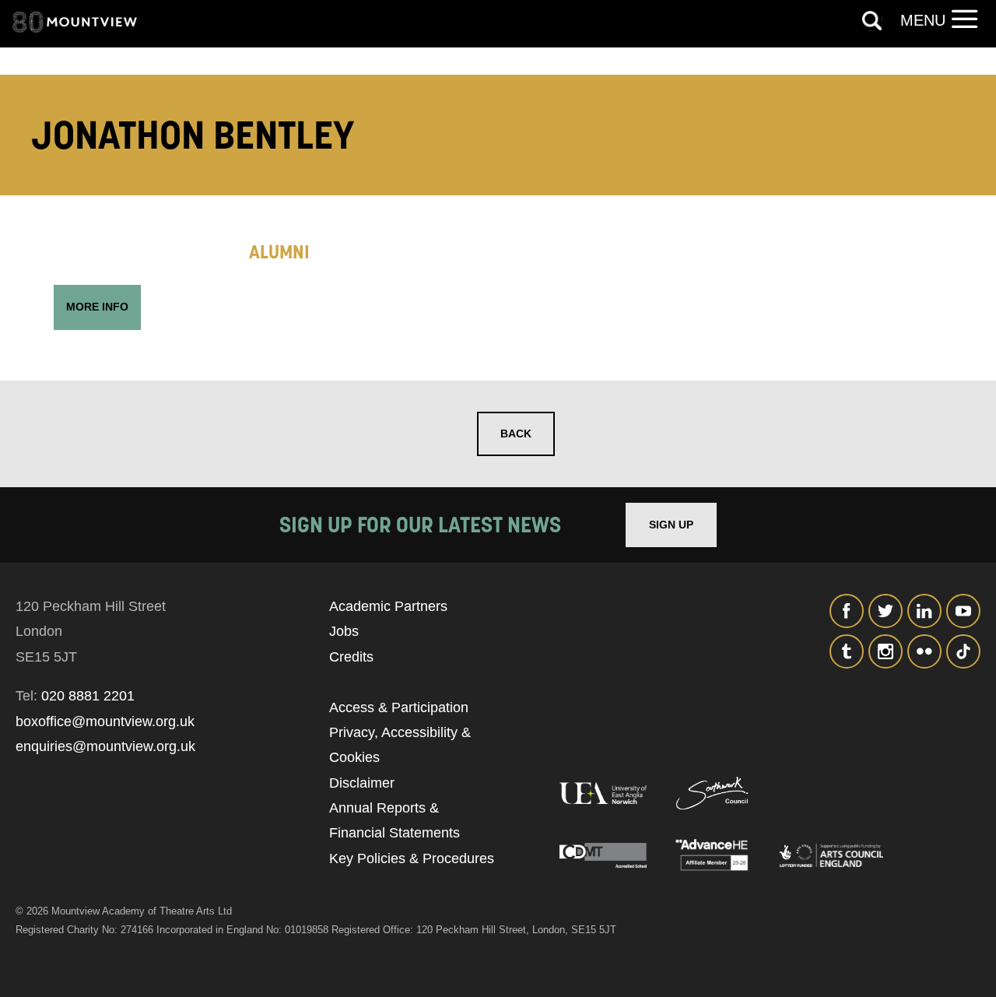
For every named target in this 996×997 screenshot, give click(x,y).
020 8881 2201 (88, 696)
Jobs (344, 631)
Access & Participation (398, 707)
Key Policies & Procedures (411, 858)
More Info (97, 306)
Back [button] (515, 433)
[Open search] (872, 21)
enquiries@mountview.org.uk (105, 746)
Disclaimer (362, 783)
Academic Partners (388, 606)
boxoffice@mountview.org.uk (105, 721)
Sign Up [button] (671, 524)
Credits (351, 657)
